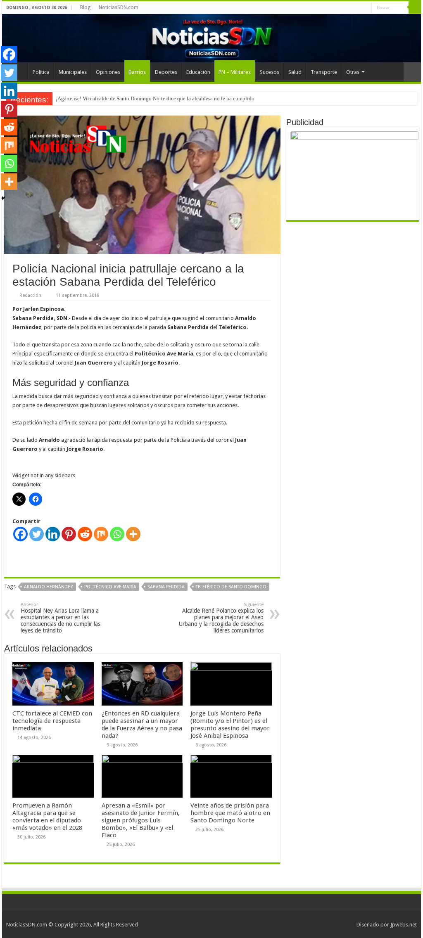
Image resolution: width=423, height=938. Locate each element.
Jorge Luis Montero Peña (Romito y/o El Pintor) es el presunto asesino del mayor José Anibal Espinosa (230, 724)
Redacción (30, 295)
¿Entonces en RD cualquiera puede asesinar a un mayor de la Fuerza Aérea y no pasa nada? (142, 724)
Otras (352, 72)
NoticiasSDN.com (118, 7)
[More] (133, 534)
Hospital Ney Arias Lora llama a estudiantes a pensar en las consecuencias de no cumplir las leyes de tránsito (60, 618)
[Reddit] (85, 534)
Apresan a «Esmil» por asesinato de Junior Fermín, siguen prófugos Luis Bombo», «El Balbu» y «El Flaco (141, 820)
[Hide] (3, 198)
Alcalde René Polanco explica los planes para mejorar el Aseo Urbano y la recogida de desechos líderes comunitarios (221, 618)
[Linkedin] (52, 534)
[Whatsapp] (117, 534)
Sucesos (269, 72)
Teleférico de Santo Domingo (231, 587)
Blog (85, 7)
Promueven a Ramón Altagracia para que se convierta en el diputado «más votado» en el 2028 (47, 816)
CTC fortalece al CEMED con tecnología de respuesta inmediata (52, 721)
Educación (198, 72)
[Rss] (365, 8)
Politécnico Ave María (110, 587)
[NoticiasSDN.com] (211, 38)
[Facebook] (20, 534)
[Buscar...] (415, 7)
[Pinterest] (69, 534)
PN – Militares (235, 72)
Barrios (137, 72)
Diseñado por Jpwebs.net (386, 924)
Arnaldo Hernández (48, 587)
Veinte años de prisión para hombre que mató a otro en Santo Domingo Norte (230, 813)
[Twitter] (36, 534)
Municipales (73, 72)
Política (41, 72)
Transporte (324, 72)
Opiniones (108, 72)
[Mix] (101, 534)
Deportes (166, 72)
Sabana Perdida (166, 587)
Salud (295, 72)
